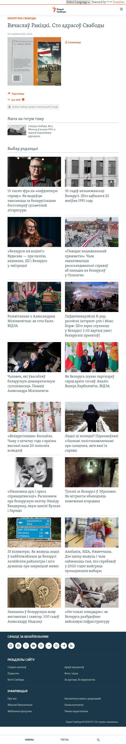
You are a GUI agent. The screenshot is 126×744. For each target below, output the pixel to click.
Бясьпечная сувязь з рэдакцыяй (82, 698)
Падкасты (13, 673)
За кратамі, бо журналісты (79, 680)
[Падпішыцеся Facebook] (18, 646)
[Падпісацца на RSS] (71, 646)
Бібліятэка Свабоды (22, 18)
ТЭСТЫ (64, 740)
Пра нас (12, 698)
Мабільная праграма (20, 711)
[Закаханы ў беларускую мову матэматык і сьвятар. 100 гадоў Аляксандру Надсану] (34, 593)
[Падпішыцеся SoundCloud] (48, 646)
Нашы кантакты (74, 705)
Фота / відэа (71, 673)
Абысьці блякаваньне (20, 705)
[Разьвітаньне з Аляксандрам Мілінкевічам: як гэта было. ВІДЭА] (34, 297)
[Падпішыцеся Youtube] (33, 646)
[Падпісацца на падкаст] (41, 646)
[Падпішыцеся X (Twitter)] (26, 646)
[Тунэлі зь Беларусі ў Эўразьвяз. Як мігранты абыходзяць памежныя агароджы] (91, 472)
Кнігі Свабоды (16, 680)
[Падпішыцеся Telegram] (64, 646)
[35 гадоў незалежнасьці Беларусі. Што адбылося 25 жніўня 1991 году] (91, 172)
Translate (119, 2)
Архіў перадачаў (74, 667)
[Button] (16, 94)
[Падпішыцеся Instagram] (56, 646)
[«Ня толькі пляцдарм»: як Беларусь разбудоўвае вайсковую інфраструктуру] (91, 593)
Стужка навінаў (17, 667)
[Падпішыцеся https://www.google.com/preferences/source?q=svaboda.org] (11, 646)
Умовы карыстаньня (76, 711)
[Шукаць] (98, 740)
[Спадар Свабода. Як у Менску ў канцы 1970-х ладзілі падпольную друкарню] (17, 130)
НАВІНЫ (29, 740)
